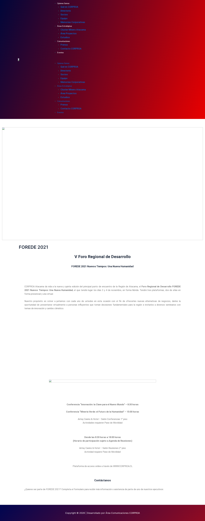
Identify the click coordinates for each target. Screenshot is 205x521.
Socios (64, 14)
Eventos (60, 53)
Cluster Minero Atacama (73, 29)
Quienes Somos (63, 3)
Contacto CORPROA (71, 48)
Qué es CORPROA (69, 7)
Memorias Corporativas (73, 22)
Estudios (65, 37)
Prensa (64, 44)
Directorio (66, 10)
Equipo (64, 18)
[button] (118, 59)
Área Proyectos (69, 33)
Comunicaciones (63, 41)
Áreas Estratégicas (64, 26)
